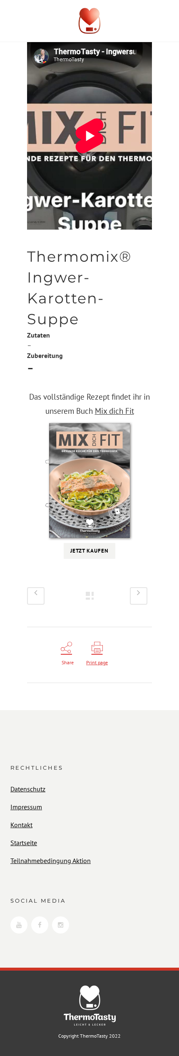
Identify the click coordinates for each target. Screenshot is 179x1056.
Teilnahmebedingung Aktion (50, 860)
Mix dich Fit (114, 411)
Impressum (26, 807)
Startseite (23, 842)
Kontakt (21, 825)
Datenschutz (27, 789)
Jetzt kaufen (89, 550)
